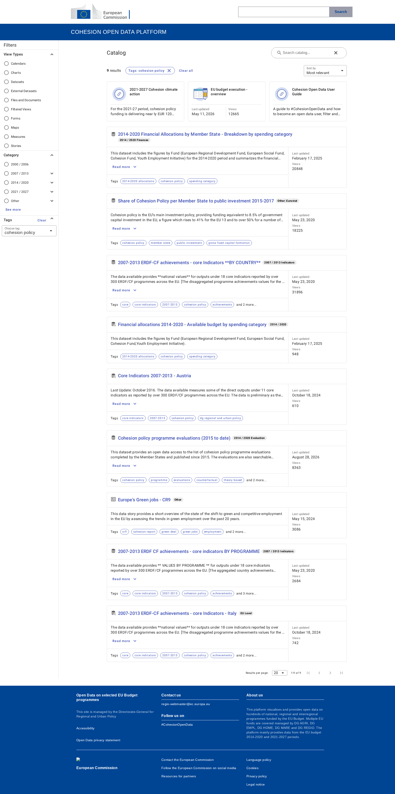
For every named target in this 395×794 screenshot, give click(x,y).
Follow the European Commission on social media (198, 768)
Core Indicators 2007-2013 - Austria (154, 375)
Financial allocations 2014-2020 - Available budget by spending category (192, 324)
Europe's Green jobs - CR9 (144, 499)
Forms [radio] (15, 118)
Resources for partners (178, 776)
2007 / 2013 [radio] (20, 173)
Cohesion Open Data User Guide (313, 91)
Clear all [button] (186, 70)
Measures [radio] (18, 136)
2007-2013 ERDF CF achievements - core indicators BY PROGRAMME (189, 551)
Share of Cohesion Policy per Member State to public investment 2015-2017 (196, 201)
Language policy (258, 760)
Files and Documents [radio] (26, 100)
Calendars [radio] (18, 63)
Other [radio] (15, 201)
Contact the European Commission (187, 760)
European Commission (96, 768)
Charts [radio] (16, 72)
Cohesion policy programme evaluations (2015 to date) (174, 438)
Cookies (252, 768)
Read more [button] (121, 167)
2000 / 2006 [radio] (20, 164)
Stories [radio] (16, 146)
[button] (13, 209)
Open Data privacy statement (98, 740)
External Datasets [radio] (24, 91)
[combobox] (23, 230)
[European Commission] (104, 12)
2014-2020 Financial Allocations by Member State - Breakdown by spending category (205, 134)
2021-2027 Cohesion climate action (154, 91)
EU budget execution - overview (229, 91)
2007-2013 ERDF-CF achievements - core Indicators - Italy (177, 613)
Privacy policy (256, 776)
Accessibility (85, 728)
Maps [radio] (15, 127)
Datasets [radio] (17, 82)
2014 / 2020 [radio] (20, 182)
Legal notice (255, 784)
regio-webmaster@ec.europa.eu (185, 704)
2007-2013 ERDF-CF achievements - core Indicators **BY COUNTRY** (189, 262)
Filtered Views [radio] (21, 109)
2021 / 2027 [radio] (20, 192)
